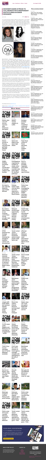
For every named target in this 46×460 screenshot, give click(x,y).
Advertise (22, 450)
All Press (22, 3)
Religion (39, 453)
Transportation (32, 453)
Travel (36, 453)
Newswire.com (19, 59)
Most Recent (17, 3)
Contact (25, 3)
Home (14, 3)
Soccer (35, 454)
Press (22, 449)
